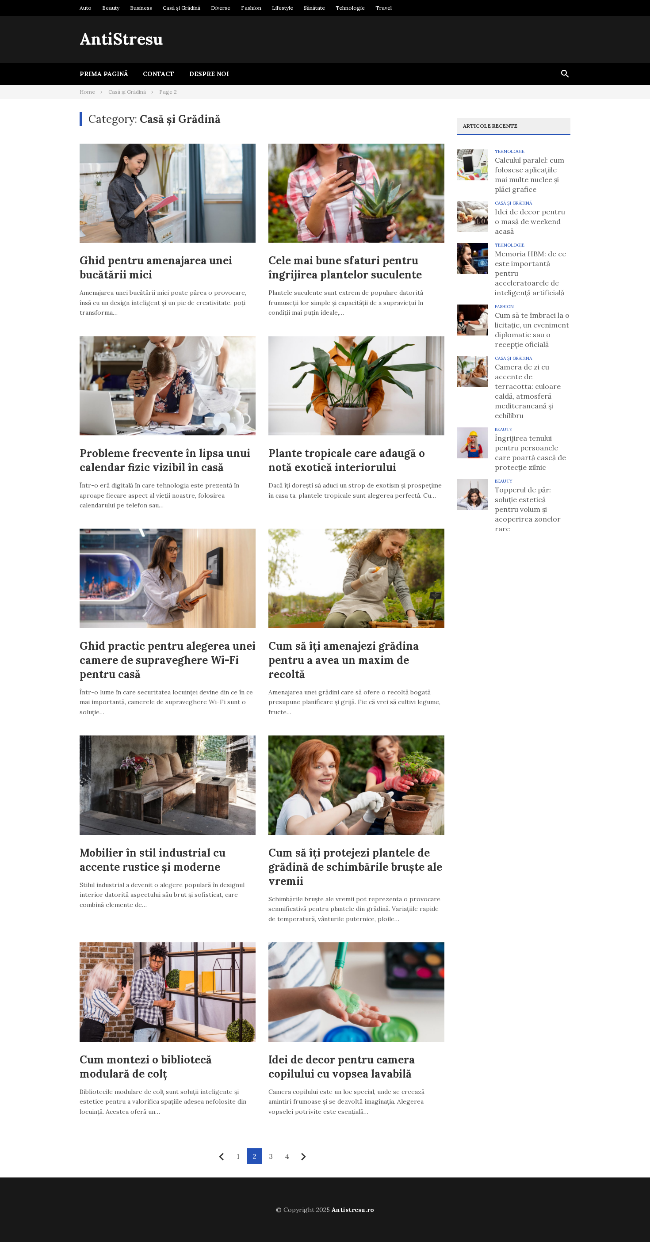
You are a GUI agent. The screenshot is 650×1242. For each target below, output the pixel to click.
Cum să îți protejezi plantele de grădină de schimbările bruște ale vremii (355, 867)
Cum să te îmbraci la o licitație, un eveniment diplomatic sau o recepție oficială (532, 330)
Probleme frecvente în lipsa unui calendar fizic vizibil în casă (165, 460)
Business (141, 7)
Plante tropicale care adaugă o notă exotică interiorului (346, 460)
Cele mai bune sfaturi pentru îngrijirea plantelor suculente (345, 268)
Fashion (251, 7)
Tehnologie (350, 7)
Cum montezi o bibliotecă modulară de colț (146, 1067)
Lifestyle (282, 7)
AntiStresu (121, 39)
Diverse (220, 7)
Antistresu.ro (353, 1210)
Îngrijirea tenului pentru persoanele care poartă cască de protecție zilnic (530, 453)
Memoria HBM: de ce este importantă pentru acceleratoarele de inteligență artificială (530, 273)
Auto (86, 7)
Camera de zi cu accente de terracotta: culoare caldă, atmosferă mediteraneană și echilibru (528, 391)
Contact (158, 74)
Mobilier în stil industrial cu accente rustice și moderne (153, 860)
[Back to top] (625, 1217)
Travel (383, 7)
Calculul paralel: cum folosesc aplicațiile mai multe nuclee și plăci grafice (529, 175)
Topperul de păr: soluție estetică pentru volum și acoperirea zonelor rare (528, 509)
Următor (303, 1156)
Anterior (221, 1156)
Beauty (110, 7)
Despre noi (209, 74)
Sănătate (314, 7)
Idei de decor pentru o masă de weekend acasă (530, 221)
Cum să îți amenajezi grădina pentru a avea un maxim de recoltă (343, 660)
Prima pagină (104, 74)
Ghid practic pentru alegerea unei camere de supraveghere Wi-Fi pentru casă (168, 660)
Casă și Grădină (181, 7)
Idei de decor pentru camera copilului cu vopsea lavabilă (341, 1067)
